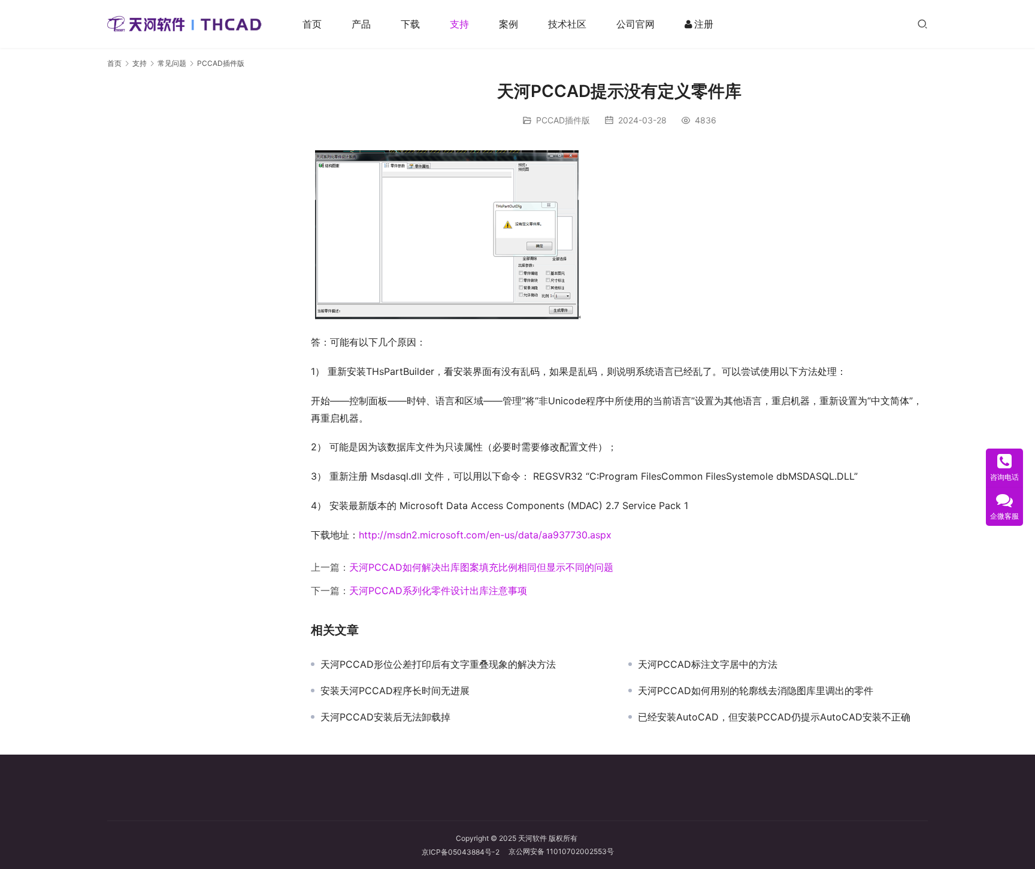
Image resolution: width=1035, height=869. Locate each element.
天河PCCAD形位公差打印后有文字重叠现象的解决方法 (438, 664)
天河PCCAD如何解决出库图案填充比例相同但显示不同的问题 (481, 567)
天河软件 (532, 838)
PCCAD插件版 (563, 120)
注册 (703, 24)
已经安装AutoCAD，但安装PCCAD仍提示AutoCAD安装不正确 (774, 716)
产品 (361, 24)
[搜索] (922, 23)
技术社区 (567, 24)
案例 (508, 24)
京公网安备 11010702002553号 (561, 851)
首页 (312, 24)
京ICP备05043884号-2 (465, 851)
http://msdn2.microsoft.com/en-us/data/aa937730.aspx (485, 535)
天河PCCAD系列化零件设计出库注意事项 (438, 591)
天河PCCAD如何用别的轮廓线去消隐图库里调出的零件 (755, 690)
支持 (459, 24)
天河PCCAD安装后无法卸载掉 (385, 716)
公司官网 (635, 24)
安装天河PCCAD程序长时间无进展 (395, 690)
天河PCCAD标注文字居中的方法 (707, 664)
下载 (410, 24)
